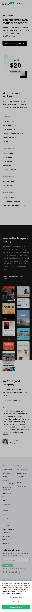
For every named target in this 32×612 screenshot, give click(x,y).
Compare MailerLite (8, 484)
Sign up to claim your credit (14, 43)
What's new (6, 504)
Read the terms (9, 36)
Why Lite (5, 518)
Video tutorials (21, 473)
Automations (6, 473)
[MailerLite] (8, 3)
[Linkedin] (13, 572)
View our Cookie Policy (14, 593)
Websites (5, 476)
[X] (6, 572)
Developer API (6, 493)
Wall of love (6, 540)
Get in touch (6, 532)
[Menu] (28, 3)
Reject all (16, 602)
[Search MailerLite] (24, 3)
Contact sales (6, 536)
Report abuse (21, 486)
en (19, 3)
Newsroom (5, 543)
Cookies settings (16, 597)
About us (5, 514)
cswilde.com (19, 443)
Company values (7, 522)
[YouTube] (10, 572)
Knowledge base (22, 469)
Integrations (6, 480)
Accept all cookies (16, 607)
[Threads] (19, 572)
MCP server (6, 497)
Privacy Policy (21, 568)
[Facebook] (3, 572)
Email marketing (7, 469)
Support (19, 482)
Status (4, 500)
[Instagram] (16, 572)
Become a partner (8, 529)
